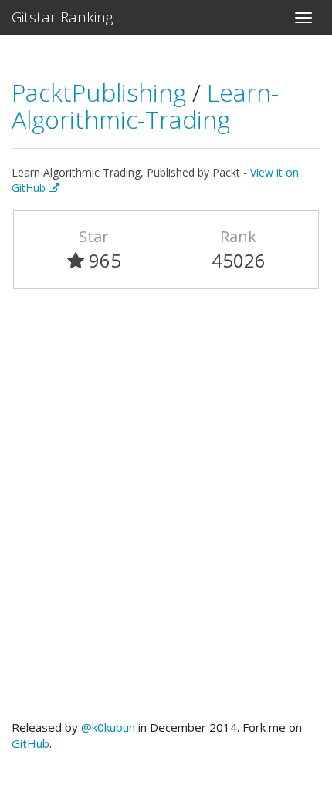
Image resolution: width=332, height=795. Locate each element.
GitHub (30, 743)
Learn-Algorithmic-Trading (145, 106)
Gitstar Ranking (62, 17)
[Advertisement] (166, 511)
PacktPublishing (102, 92)
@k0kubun (108, 727)
